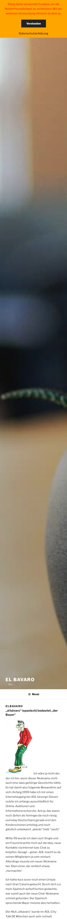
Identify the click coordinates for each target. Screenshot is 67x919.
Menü (35, 694)
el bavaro (20, 679)
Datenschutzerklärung (33, 33)
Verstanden (33, 23)
